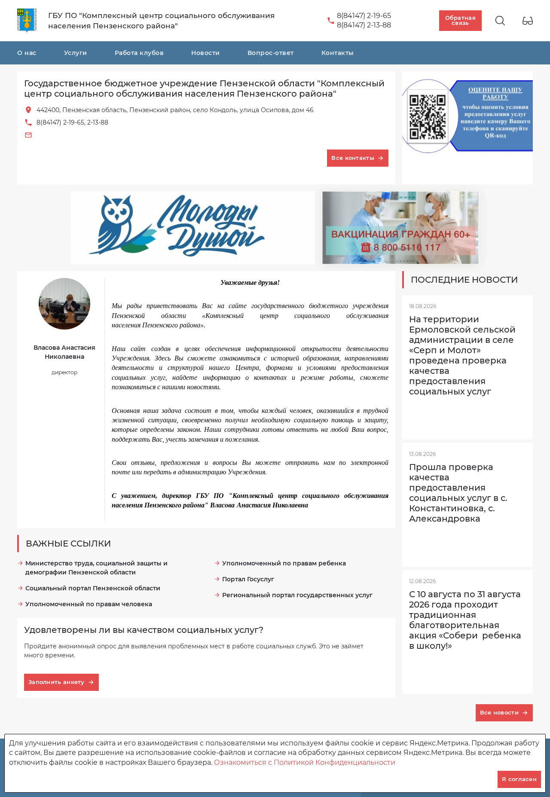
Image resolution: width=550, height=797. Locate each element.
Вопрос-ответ (271, 53)
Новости (205, 53)
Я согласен (519, 779)
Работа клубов (139, 53)
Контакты (337, 53)
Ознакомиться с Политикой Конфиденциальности (304, 762)
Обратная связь (460, 20)
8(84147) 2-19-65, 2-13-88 (72, 122)
